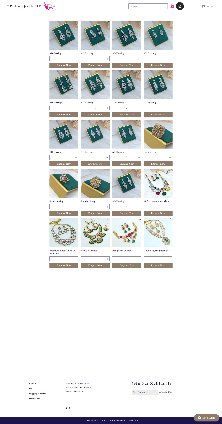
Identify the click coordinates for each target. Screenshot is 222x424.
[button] (8, 6)
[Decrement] (51, 58)
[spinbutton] (64, 58)
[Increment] (76, 58)
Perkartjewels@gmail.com (80, 383)
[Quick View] (63, 35)
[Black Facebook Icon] (66, 408)
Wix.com (133, 420)
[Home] (180, 6)
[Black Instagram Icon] (69, 408)
